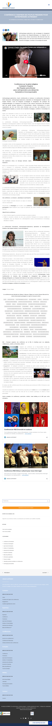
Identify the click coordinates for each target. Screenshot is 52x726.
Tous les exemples (6, 668)
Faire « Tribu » (8, 313)
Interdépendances (26, 315)
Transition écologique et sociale (25, 334)
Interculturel (18, 315)
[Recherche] (26, 501)
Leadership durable (41, 315)
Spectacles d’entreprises (7, 658)
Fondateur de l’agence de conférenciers (10, 599)
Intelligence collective (11, 315)
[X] (6, 30)
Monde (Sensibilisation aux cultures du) (34, 322)
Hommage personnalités (7, 684)
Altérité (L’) (40, 299)
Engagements (5, 601)
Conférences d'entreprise (16, 19)
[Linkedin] (8, 30)
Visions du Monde (15, 336)
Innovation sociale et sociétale (34, 313)
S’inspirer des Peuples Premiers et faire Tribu (11, 334)
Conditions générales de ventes (8, 604)
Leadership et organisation (11, 318)
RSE (21, 329)
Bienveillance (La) (43, 301)
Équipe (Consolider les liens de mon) (40, 336)
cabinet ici (34, 390)
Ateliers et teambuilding (36, 19)
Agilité (5, 299)
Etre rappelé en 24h (39, 723)
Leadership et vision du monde (30, 318)
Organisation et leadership (25, 324)
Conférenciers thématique (7, 640)
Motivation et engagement (10, 324)
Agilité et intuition (11, 299)
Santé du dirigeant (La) (7, 331)
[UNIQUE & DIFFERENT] (8, 5)
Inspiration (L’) (43, 313)
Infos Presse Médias (6, 679)
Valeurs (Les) (8, 336)
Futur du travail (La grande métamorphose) (19, 313)
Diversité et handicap (6, 664)
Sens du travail (34, 331)
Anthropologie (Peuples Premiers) (11, 301)
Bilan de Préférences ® (6, 627)
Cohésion (31, 306)
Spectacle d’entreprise (7, 621)
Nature (17, 324)
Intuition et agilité (33, 315)
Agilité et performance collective (21, 299)
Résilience (31, 329)
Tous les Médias (5, 686)
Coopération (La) (45, 306)
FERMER (50, 723)
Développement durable (27, 308)
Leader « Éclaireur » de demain (12, 320)
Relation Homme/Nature (14, 327)
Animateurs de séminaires (7, 625)
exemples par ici (45, 390)
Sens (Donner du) (27, 331)
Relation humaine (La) (23, 327)
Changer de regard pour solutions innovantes (12, 306)
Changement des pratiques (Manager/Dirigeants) (36, 304)
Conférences (5, 617)
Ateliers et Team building (7, 623)
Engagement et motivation (18, 311)
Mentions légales (22, 706)
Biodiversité (9, 304)
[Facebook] (4, 30)
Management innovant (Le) (8, 322)
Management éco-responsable (20, 322)
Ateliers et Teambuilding (7, 660)
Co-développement (25, 306)
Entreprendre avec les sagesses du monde (32, 311)
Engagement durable (8, 311)
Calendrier (4, 681)
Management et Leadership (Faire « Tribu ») (38, 320)
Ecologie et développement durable (38, 308)
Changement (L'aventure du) (22, 304)
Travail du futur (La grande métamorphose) (40, 334)
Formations (27, 19)
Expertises (4, 614)
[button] (49, 4)
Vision (3, 597)
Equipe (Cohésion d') (43, 311)
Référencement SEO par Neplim (26, 709)
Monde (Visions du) (45, 322)
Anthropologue (36, 301)
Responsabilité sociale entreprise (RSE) (35, 327)
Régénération (26, 329)
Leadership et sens (20, 318)
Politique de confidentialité (45, 706)
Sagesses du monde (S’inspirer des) (40, 329)
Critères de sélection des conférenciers (10, 643)
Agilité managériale (32, 299)
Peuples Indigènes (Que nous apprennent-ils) (38, 324)
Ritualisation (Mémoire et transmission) (13, 329)
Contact (4, 698)
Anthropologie (45, 299)
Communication (37, 306)
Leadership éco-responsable (41, 318)
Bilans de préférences (6, 666)
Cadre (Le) (14, 304)
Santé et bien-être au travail (18, 331)
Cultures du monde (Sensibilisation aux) (14, 308)
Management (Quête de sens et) (24, 320)
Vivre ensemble (22, 336)
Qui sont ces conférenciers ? (8, 638)
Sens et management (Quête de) (43, 331)
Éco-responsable (29, 336)
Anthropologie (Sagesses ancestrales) (25, 301)
